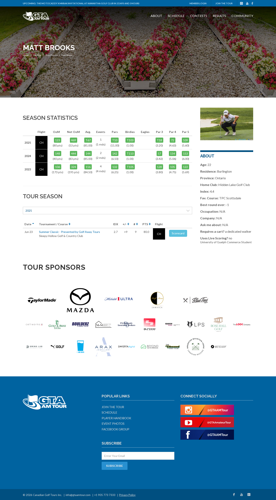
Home (26, 55)
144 (88, 153)
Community (242, 16)
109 (185, 140)
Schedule (176, 16)
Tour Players (51, 55)
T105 (130, 167)
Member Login (198, 3)
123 (57, 140)
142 (114, 153)
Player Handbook (116, 418)
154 (172, 153)
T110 (130, 153)
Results (219, 16)
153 (185, 153)
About (156, 16)
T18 (159, 140)
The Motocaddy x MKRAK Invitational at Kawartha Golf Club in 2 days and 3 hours (88, 3)
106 (57, 167)
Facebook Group (115, 429)
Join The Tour (224, 3)
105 (172, 167)
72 (172, 140)
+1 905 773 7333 (104, 495)
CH (159, 234)
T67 (88, 140)
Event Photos (113, 423)
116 (88, 167)
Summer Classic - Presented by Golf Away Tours (69, 232)
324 (73, 167)
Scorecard (178, 233)
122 (185, 167)
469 (73, 140)
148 (57, 153)
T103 (130, 140)
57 (159, 153)
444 (73, 153)
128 (159, 167)
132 (114, 167)
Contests (198, 16)
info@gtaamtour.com (78, 495)
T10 (114, 140)
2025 (28, 210)
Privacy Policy (127, 495)
